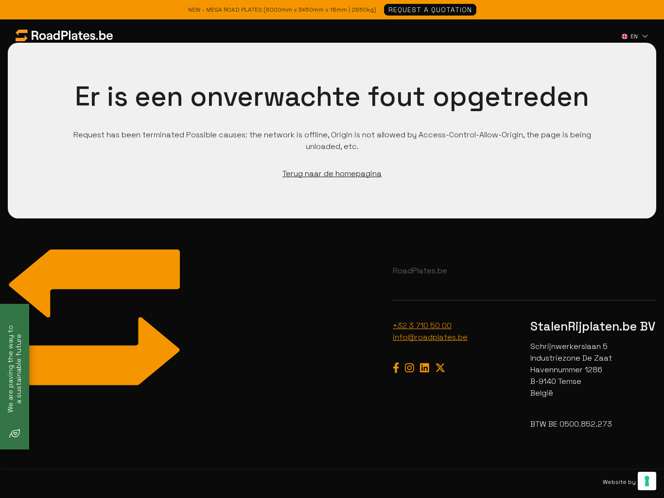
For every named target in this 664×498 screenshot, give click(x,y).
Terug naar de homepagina (332, 173)
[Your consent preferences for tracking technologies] (647, 481)
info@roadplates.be (430, 337)
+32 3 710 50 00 (422, 325)
